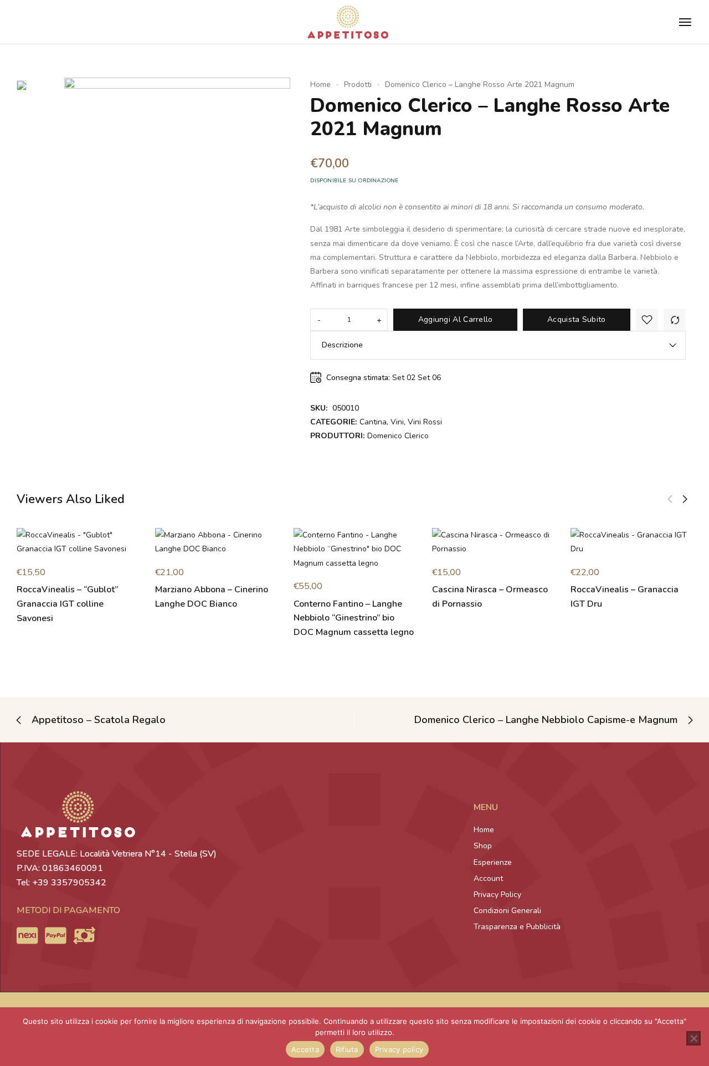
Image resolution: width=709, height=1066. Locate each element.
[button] (669, 499)
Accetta (305, 1049)
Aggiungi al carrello (455, 319)
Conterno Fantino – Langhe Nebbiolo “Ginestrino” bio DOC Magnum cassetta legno (354, 618)
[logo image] (347, 21)
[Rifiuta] (693, 1038)
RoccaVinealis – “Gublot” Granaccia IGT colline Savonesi (67, 603)
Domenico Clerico (398, 435)
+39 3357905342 (69, 883)
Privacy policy (399, 1049)
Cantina (373, 422)
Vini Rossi (425, 422)
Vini (397, 422)
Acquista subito (576, 319)
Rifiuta (347, 1049)
